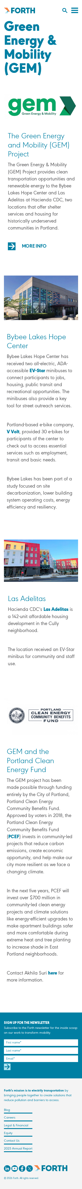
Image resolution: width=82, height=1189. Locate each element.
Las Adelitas (56, 609)
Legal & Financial (16, 1125)
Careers (9, 1117)
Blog (7, 1110)
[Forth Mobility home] (19, 10)
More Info (34, 246)
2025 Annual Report (18, 1148)
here (52, 973)
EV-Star (37, 370)
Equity (8, 1133)
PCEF (13, 836)
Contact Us (11, 1141)
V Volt (13, 432)
